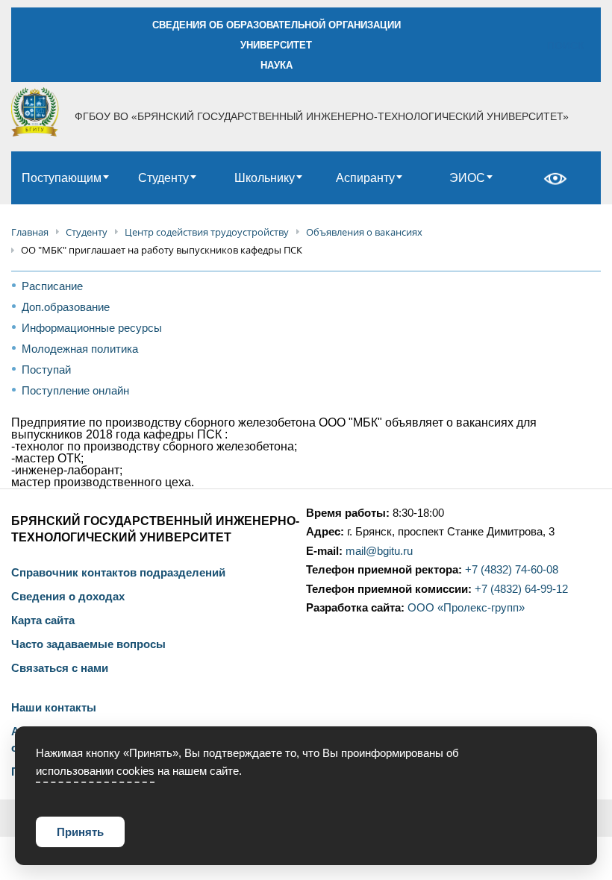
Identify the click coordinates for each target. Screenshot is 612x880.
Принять (80, 832)
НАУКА (276, 65)
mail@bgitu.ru (379, 551)
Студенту (163, 178)
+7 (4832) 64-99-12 (521, 589)
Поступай (46, 369)
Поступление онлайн (75, 390)
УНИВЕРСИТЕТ (276, 45)
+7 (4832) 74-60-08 (511, 570)
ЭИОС (467, 178)
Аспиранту (365, 178)
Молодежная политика (80, 348)
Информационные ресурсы (92, 327)
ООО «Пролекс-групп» (466, 608)
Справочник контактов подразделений (118, 573)
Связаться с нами (59, 668)
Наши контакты (53, 708)
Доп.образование (66, 307)
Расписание (52, 286)
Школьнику (264, 178)
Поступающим (62, 178)
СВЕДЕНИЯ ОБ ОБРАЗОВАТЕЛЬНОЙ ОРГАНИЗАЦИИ (276, 25)
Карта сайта (43, 620)
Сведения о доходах (68, 597)
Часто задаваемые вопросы (88, 644)
